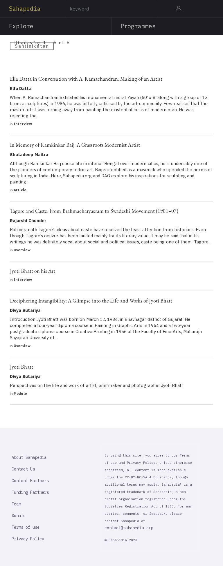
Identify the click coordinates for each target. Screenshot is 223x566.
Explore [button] (21, 26)
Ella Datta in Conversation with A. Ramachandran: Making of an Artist (86, 78)
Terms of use (25, 527)
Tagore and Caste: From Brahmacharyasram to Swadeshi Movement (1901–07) (94, 211)
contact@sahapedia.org (129, 527)
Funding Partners (30, 492)
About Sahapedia (29, 457)
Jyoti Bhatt (21, 366)
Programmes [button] (138, 26)
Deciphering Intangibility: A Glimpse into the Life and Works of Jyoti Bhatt (91, 300)
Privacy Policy (28, 539)
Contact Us (23, 469)
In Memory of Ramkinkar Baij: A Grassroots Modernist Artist (75, 145)
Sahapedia (25, 9)
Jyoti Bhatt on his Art (32, 271)
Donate (19, 515)
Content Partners (30, 480)
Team (16, 504)
